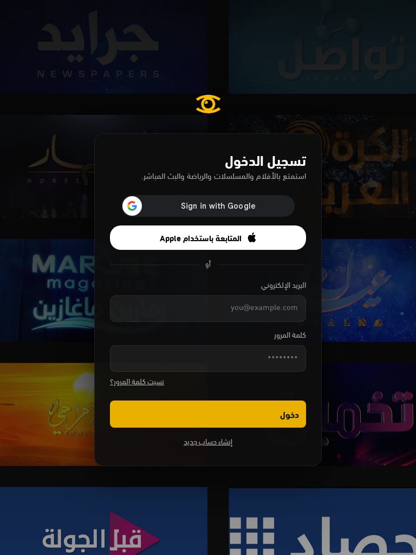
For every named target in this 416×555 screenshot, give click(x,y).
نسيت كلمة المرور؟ (137, 382)
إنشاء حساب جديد (208, 442)
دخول (289, 414)
